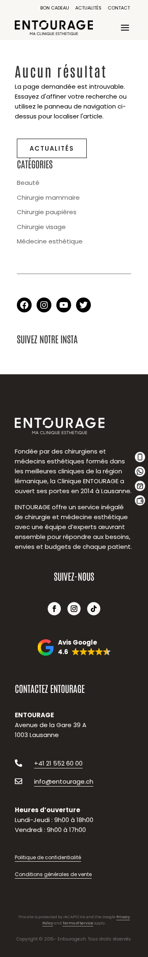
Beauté (28, 182)
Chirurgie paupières (46, 212)
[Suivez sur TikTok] (93, 608)
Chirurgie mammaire (48, 197)
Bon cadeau (54, 8)
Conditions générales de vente (53, 874)
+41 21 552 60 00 (58, 763)
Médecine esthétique (50, 241)
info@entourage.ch (63, 781)
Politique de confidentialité (48, 857)
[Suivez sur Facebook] (54, 608)
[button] (74, 647)
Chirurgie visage (41, 226)
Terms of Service (77, 923)
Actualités (88, 8)
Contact (119, 8)
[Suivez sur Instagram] (74, 608)
